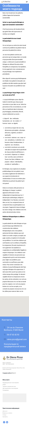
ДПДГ (4, 384)
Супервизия (6, 390)
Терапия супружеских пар (9, 386)
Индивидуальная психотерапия (11, 382)
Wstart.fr (14, 373)
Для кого (5, 411)
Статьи (4, 415)
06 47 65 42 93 (13, 335)
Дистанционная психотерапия (10, 388)
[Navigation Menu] (27, 2)
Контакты (5, 416)
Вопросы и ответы (7, 413)
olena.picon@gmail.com (17, 339)
